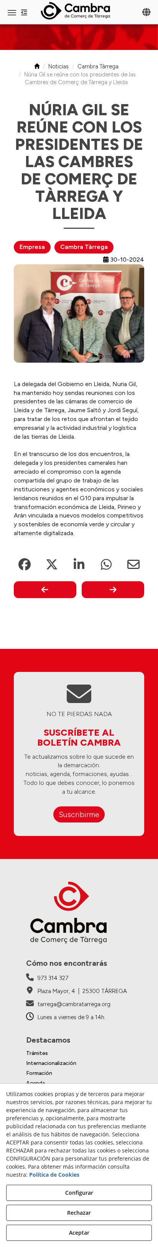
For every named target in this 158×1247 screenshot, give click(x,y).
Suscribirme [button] (79, 814)
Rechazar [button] (79, 1212)
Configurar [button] (79, 1192)
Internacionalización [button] (51, 1063)
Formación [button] (39, 1073)
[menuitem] (79, 1053)
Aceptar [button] (79, 1232)
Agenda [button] (35, 1083)
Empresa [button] (32, 246)
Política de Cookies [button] (54, 1174)
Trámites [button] (37, 1053)
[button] (79, 10)
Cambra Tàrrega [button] (84, 246)
